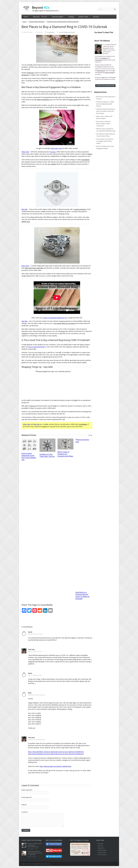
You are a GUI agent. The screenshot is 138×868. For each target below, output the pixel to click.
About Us (100, 846)
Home (26, 17)
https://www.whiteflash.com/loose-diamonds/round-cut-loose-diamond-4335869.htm (56, 752)
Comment (25, 812)
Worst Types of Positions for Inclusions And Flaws (65, 454)
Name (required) (27, 790)
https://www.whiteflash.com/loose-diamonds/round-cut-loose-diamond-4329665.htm (56, 754)
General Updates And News (67, 32)
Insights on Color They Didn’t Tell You (47, 455)
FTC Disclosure (102, 854)
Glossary (100, 843)
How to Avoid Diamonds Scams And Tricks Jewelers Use (29, 456)
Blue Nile (24, 209)
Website (24, 805)
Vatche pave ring (55, 148)
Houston (53, 152)
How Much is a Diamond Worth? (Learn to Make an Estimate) (82, 595)
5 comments (50, 32)
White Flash (25, 152)
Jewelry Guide (83, 17)
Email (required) (27, 797)
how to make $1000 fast (36, 347)
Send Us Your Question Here (105, 85)
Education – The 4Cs (40, 17)
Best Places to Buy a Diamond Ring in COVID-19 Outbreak (35, 852)
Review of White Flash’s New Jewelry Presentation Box (35, 845)
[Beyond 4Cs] (41, 11)
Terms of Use (102, 852)
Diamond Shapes (57, 17)
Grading (71, 17)
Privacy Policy (102, 850)
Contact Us (101, 848)
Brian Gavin (25, 266)
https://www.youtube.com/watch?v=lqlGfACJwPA (55, 766)
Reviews (96, 17)
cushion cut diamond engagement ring (55, 318)
